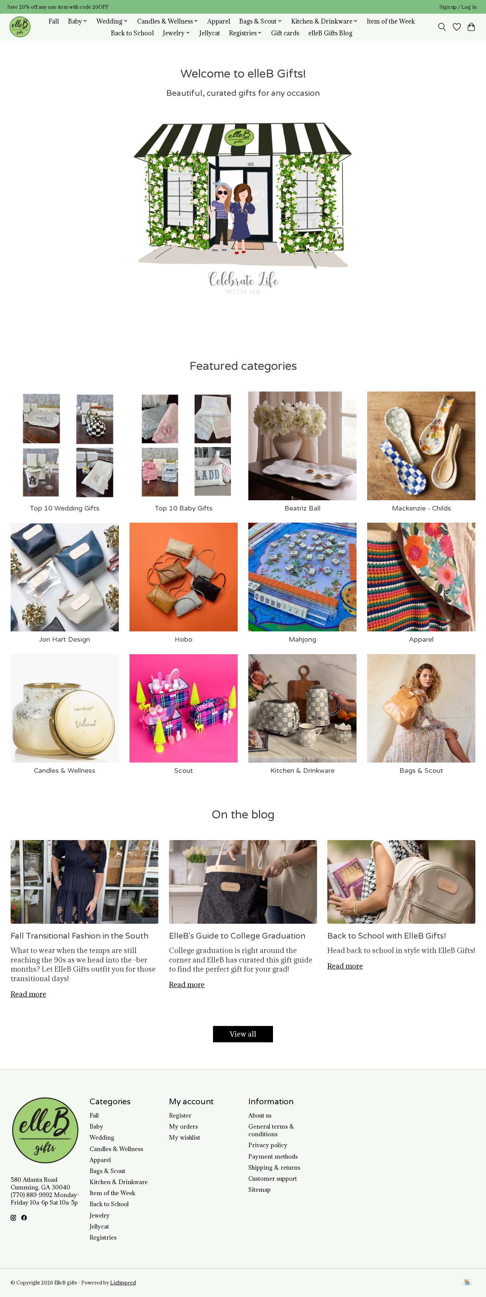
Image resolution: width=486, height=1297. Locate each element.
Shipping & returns (274, 1167)
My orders (183, 1126)
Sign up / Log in (458, 7)
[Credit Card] (467, 1283)
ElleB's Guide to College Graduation (237, 936)
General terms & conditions (271, 1130)
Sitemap (259, 1189)
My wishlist (184, 1137)
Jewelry (100, 1215)
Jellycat (209, 33)
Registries (103, 1237)
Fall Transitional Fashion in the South (79, 936)
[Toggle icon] (441, 27)
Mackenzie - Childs (421, 508)
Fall (54, 21)
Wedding (102, 1137)
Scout (183, 771)
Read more (28, 994)
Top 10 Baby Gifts (184, 508)
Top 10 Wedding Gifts (64, 508)
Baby (96, 1126)
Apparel (218, 21)
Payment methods (273, 1156)
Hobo (184, 640)
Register (180, 1115)
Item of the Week (391, 21)
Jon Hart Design (64, 640)
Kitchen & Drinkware (302, 771)
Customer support (272, 1178)
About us (259, 1115)
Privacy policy (267, 1145)
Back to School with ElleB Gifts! (386, 936)
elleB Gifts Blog (330, 33)
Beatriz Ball (302, 508)
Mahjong (302, 640)
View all (243, 1034)
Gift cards (285, 33)
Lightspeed (123, 1283)
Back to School (132, 33)
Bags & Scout (421, 771)
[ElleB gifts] (20, 26)
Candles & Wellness (64, 771)
